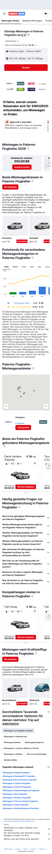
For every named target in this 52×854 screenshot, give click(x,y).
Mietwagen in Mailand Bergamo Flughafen (21, 808)
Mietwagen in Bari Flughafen (15, 794)
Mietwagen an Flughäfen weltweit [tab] (18, 731)
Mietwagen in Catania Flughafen (17, 783)
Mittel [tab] (15, 267)
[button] (4, 13)
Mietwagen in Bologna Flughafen (17, 797)
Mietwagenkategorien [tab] (34, 742)
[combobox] (12, 41)
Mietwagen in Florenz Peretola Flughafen (20, 801)
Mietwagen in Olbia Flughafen (15, 805)
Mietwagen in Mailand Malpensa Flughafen (21, 790)
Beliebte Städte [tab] (10, 760)
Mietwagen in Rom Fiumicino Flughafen (20, 780)
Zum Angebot (22, 241)
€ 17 (23, 34)
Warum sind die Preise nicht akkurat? (21, 839)
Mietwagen (8, 849)
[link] (22, 167)
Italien (25, 849)
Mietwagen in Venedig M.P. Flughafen (19, 776)
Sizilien (33, 849)
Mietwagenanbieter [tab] (12, 742)
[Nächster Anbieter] (46, 406)
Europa (17, 849)
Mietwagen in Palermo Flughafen (17, 787)
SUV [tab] (32, 267)
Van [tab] (39, 267)
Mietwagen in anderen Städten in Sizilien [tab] (21, 748)
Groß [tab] (24, 267)
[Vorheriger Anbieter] (6, 406)
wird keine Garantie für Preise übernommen (19, 821)
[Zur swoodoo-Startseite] (17, 13)
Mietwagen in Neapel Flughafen (16, 772)
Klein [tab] (6, 267)
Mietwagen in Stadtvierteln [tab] (15, 736)
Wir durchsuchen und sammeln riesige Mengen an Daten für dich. (22, 834)
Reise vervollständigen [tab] (37, 754)
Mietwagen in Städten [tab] (13, 754)
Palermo (42, 849)
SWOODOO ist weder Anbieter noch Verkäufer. (21, 829)
